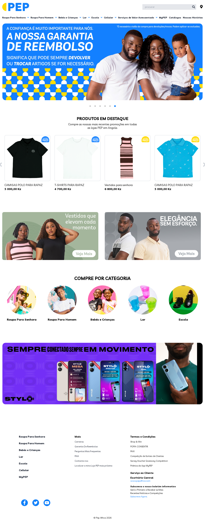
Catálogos (175, 17)
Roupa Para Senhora (14, 17)
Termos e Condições (143, 436)
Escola (95, 17)
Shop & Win (136, 441)
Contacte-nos (81, 461)
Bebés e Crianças (68, 17)
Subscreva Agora (138, 496)
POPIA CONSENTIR (139, 446)
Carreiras (79, 441)
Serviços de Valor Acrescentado (136, 17)
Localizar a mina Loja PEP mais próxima (93, 465)
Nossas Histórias (193, 17)
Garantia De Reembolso (86, 446)
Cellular (109, 17)
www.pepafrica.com (140, 480)
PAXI (132, 451)
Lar (85, 17)
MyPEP (163, 17)
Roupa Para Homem (42, 17)
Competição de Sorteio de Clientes (147, 456)
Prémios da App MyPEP (141, 465)
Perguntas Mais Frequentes (88, 451)
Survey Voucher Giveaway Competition (149, 461)
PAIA (77, 456)
